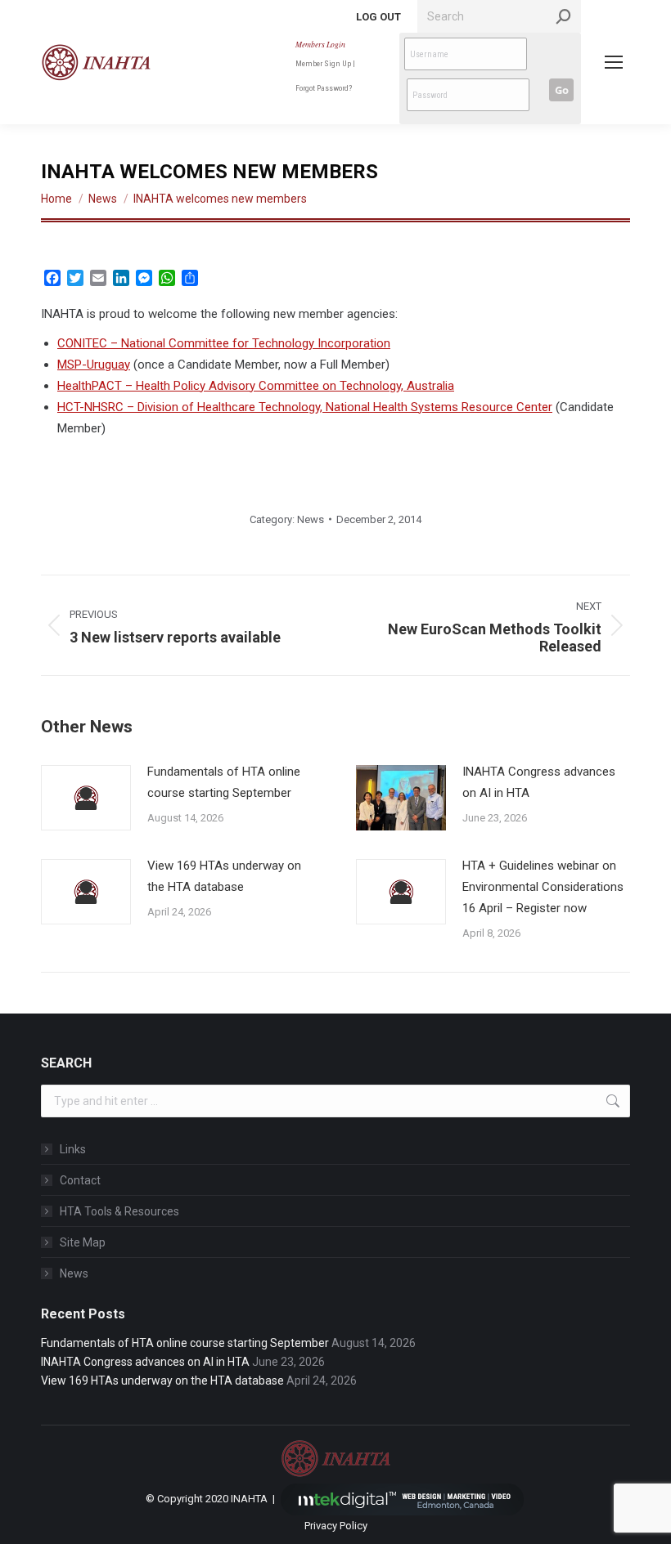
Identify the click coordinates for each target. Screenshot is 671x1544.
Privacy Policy (335, 1525)
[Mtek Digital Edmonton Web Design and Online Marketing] (402, 1498)
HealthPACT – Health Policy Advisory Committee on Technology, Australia (255, 385)
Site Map (83, 1242)
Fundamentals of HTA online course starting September (223, 782)
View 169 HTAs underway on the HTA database (224, 876)
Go (562, 90)
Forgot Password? (323, 87)
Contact (80, 1180)
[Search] (563, 16)
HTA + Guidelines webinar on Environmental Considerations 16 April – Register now (543, 886)
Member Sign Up (323, 63)
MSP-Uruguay (93, 364)
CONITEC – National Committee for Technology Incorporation (223, 343)
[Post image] (86, 797)
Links (73, 1149)
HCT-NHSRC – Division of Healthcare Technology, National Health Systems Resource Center (304, 407)
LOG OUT (378, 17)
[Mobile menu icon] (613, 62)
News (310, 519)
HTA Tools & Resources (119, 1211)
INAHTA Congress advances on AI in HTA (538, 782)
